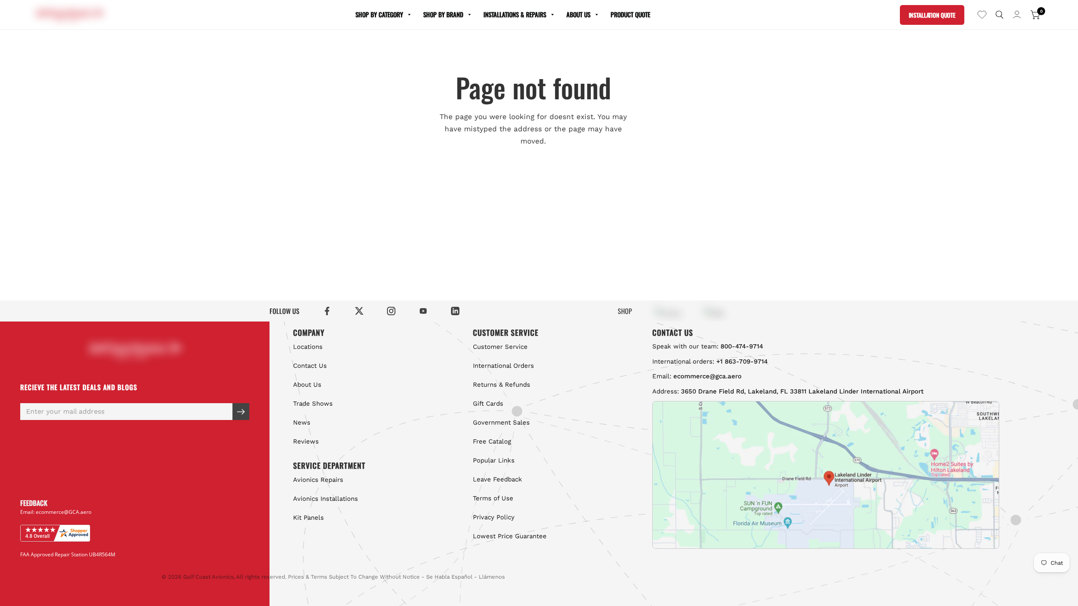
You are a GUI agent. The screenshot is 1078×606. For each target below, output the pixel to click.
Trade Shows (313, 403)
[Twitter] (359, 311)
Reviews (306, 441)
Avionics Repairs (318, 480)
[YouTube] (423, 311)
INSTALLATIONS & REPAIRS (514, 14)
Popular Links (494, 460)
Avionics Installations (325, 498)
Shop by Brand (443, 14)
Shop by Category (379, 14)
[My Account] (1017, 14)
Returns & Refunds (501, 384)
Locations (308, 347)
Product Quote (630, 14)
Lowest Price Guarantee (510, 536)
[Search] (999, 14)
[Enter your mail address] (240, 411)
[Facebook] (327, 311)
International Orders (503, 365)
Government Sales (501, 422)
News (301, 422)
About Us (578, 14)
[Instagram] (391, 311)
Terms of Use (493, 498)
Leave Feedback (497, 479)
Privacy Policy (494, 517)
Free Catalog (492, 441)
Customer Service (500, 347)
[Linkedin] (455, 311)
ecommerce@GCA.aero (63, 511)
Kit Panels (308, 517)
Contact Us (310, 365)
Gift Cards (488, 403)
